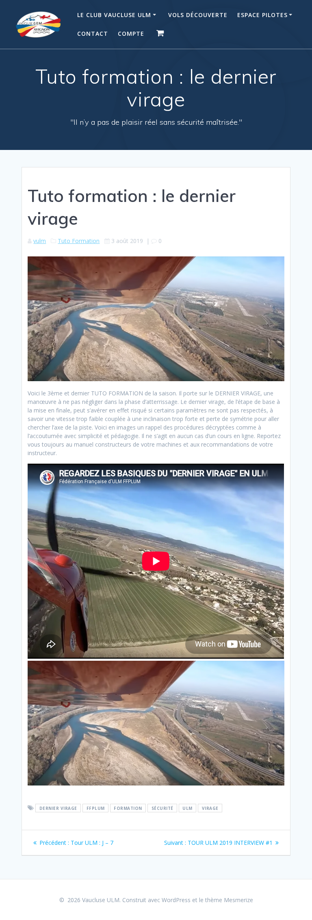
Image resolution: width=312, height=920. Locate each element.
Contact (92, 33)
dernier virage (58, 808)
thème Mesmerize (229, 900)
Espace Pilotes (262, 15)
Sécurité (162, 808)
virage (210, 808)
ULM (187, 808)
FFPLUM (96, 808)
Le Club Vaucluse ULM (114, 15)
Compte (131, 33)
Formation (128, 808)
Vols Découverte (198, 15)
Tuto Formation (79, 241)
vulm (39, 241)
